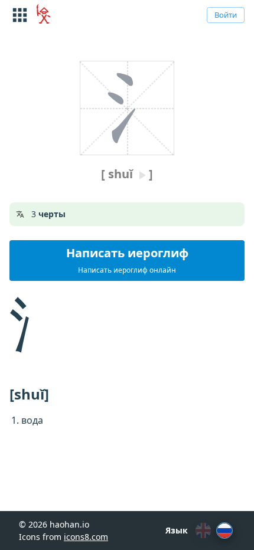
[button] (127, 260)
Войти (225, 14)
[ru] (224, 530)
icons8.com (86, 536)
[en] (203, 530)
